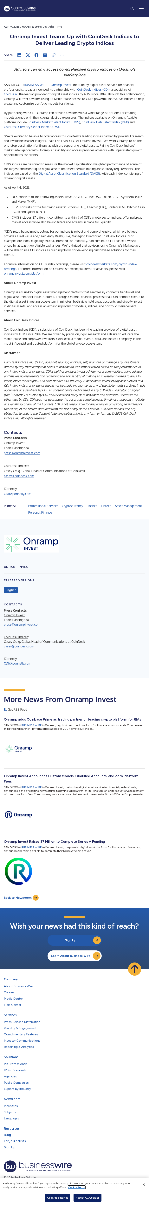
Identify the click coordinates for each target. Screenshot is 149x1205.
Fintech (106, 506)
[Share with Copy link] (53, 55)
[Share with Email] (45, 55)
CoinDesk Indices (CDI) (93, 89)
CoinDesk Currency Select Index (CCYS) (31, 127)
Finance (92, 506)
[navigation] (141, 8)
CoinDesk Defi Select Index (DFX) (105, 122)
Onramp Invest (61, 85)
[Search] (132, 8)
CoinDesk (10, 94)
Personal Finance (40, 512)
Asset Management (128, 506)
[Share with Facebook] (36, 55)
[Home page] (20, 8)
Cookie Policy (76, 1187)
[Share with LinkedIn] (19, 55)
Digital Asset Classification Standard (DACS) (69, 173)
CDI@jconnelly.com (17, 494)
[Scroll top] (134, 969)
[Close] (144, 1184)
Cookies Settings (57, 1197)
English (10, 590)
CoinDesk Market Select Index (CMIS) (54, 122)
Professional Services (43, 506)
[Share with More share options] (62, 55)
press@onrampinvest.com (22, 453)
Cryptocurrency (72, 506)
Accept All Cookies (87, 1197)
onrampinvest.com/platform (23, 273)
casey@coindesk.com (19, 476)
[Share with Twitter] (28, 55)
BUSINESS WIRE (35, 85)
